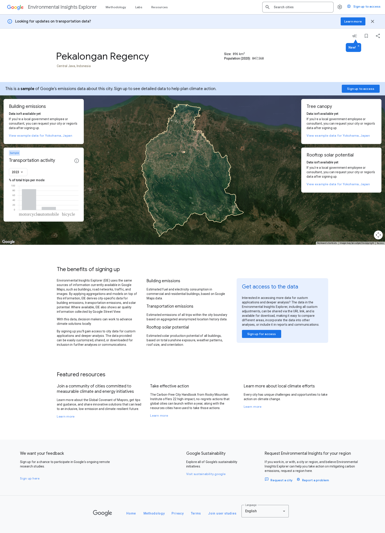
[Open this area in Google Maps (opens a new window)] (8, 242)
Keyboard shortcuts (327, 243)
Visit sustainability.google (206, 474)
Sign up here (29, 478)
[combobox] (302, 7)
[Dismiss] (358, 46)
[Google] (102, 513)
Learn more (66, 416)
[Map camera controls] (378, 234)
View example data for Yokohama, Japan (40, 136)
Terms (380, 243)
